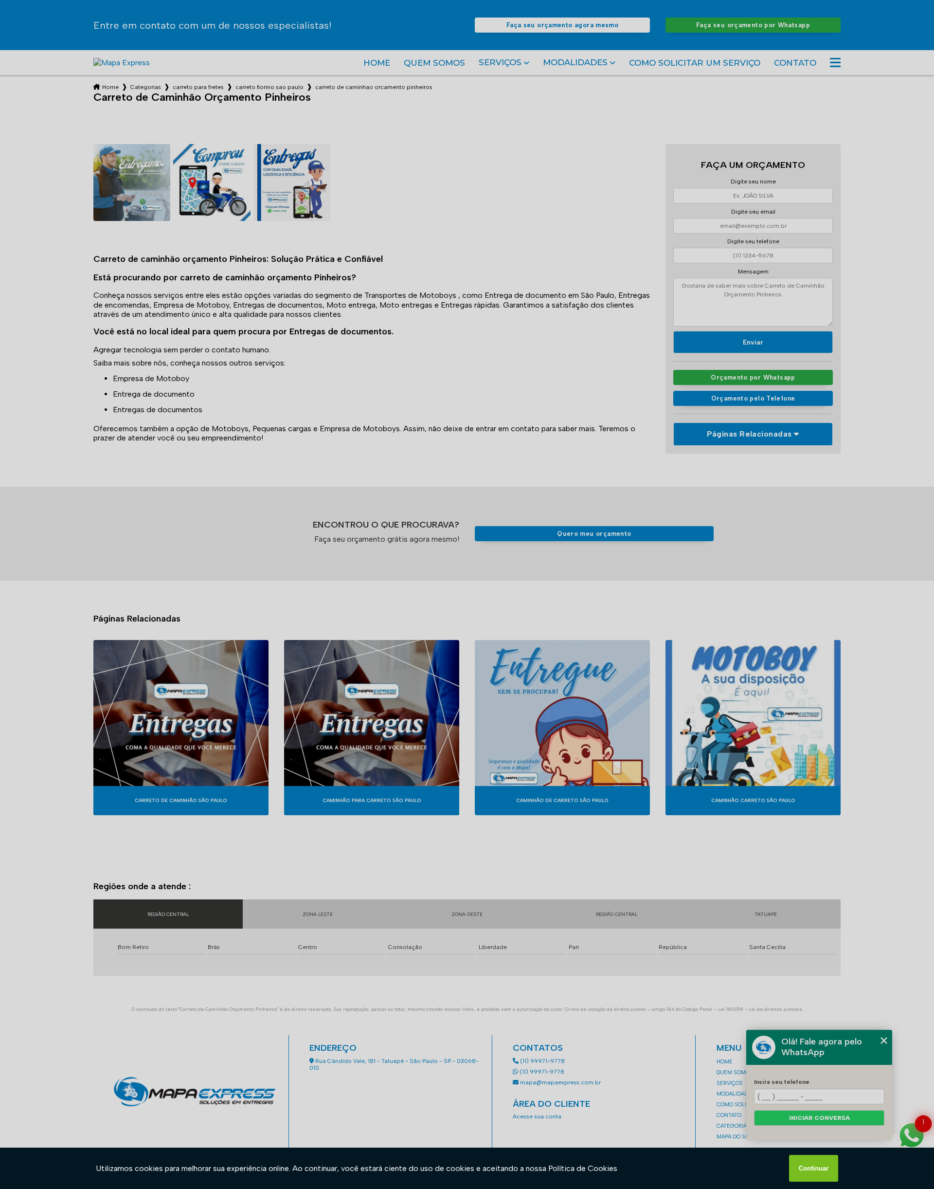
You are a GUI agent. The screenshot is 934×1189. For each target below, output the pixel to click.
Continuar (813, 1168)
